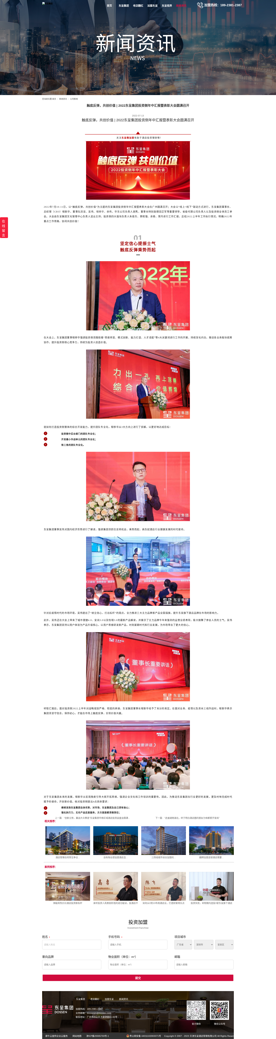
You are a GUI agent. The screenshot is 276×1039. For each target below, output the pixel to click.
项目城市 (180, 937)
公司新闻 (74, 99)
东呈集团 (124, 5)
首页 (109, 5)
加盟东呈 (152, 5)
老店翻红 (138, 5)
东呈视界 (167, 5)
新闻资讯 (181, 5)
